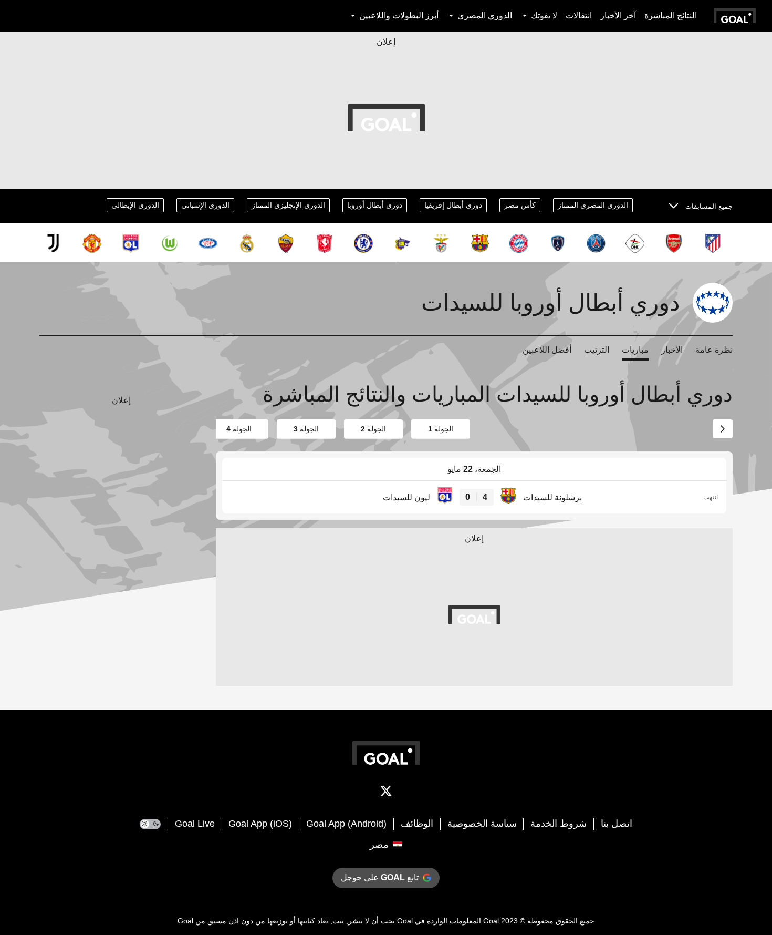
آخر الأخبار (618, 15)
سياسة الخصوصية (482, 823)
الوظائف (417, 823)
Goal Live (195, 823)
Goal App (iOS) (260, 823)
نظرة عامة (714, 349)
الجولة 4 (239, 429)
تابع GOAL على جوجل (380, 877)
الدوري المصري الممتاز (593, 205)
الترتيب (596, 349)
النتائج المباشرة (670, 15)
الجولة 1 (440, 429)
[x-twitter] (386, 793)
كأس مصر (520, 205)
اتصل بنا (616, 823)
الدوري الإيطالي (135, 205)
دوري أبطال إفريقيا (453, 205)
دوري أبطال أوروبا (374, 205)
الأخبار (672, 349)
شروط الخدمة (558, 823)
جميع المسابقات (709, 206)
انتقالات (579, 15)
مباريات (635, 349)
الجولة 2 (373, 429)
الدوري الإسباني (205, 205)
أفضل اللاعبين (547, 349)
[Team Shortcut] (713, 243)
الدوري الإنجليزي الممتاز (288, 205)
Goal (491, 921)
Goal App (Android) (346, 823)
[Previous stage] (723, 428)
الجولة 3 (306, 429)
